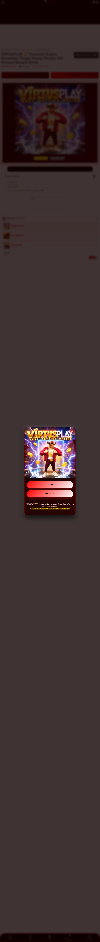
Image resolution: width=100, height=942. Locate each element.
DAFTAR (50, 494)
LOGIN (50, 485)
